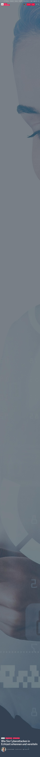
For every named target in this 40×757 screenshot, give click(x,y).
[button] (36, 4)
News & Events (26, 1)
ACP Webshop (6, 1)
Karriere (16, 1)
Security (3, 738)
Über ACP (20, 1)
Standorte (12, 1)
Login (33, 4)
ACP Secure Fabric (16, 738)
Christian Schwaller (11, 749)
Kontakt (28, 4)
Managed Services (9, 738)
